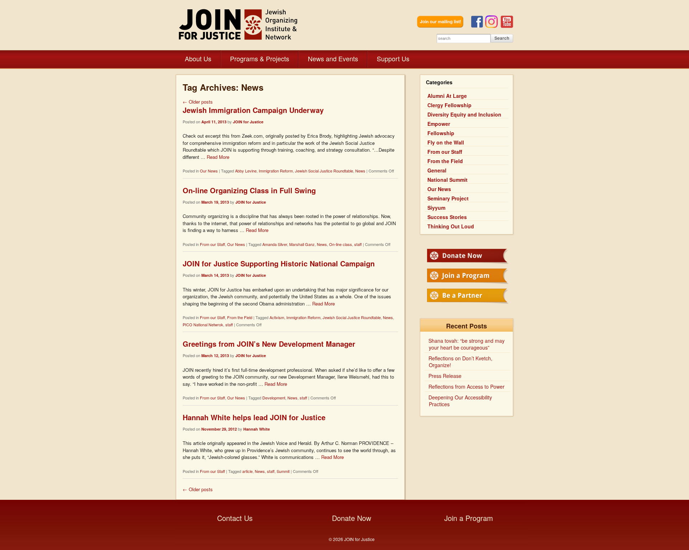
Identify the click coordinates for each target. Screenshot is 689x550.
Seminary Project (448, 198)
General (436, 170)
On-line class (340, 244)
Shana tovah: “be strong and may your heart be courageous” (466, 344)
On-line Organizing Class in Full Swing (249, 190)
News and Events (333, 58)
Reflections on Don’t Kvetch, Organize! (460, 362)
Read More (218, 156)
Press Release (444, 375)
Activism (276, 317)
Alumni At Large (447, 95)
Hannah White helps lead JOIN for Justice (254, 417)
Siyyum (436, 207)
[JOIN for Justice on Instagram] (493, 26)
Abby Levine (246, 171)
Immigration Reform (276, 171)
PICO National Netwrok (203, 324)
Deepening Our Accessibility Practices (460, 401)
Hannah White (256, 429)
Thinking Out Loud (450, 226)
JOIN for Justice (238, 24)
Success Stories (447, 217)
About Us (198, 58)
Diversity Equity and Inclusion (464, 114)
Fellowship (440, 133)
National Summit (447, 179)
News (360, 171)
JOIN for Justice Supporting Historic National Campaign (279, 263)
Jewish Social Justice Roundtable (324, 171)
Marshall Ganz (302, 244)
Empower (438, 123)
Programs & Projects (259, 58)
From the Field (239, 317)
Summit (283, 471)
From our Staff (212, 244)
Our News (209, 171)
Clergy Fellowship (449, 105)
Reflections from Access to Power (466, 386)
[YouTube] (507, 26)
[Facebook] (478, 26)
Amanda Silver (274, 244)
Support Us (393, 58)
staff (358, 244)
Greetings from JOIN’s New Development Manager (269, 343)
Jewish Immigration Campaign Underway (253, 110)
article (247, 471)
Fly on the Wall (445, 142)
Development (273, 397)
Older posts (198, 101)
